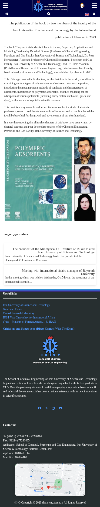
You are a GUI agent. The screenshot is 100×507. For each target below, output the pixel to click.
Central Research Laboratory (18, 313)
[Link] (50, 6)
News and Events (12, 309)
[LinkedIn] (60, 408)
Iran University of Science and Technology (26, 305)
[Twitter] (46, 408)
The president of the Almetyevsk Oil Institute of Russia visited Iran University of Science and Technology (54, 250)
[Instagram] (53, 408)
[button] (49, 14)
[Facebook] (39, 408)
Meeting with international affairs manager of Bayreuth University (58, 272)
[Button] (7, 14)
